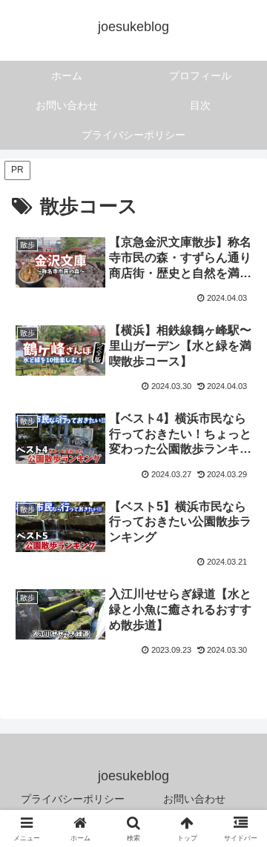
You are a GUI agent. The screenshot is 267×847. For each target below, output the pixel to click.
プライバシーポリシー (73, 799)
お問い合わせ (194, 799)
